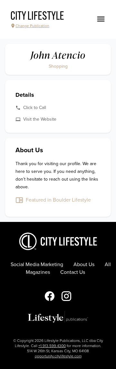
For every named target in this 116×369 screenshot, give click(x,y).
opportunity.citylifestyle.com (58, 356)
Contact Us (72, 272)
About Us (83, 264)
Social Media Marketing (37, 264)
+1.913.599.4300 (52, 346)
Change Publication (32, 26)
